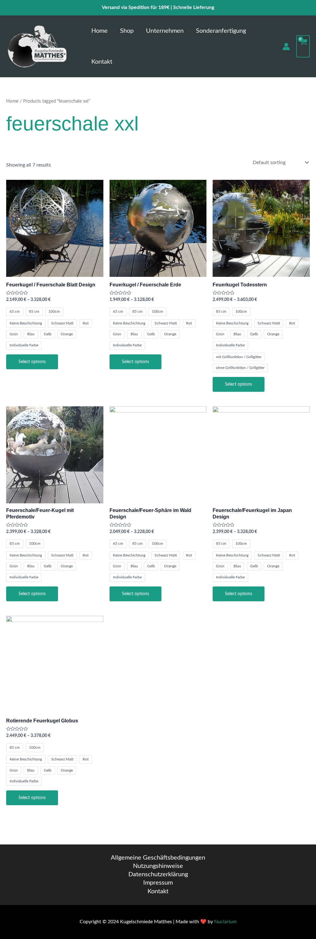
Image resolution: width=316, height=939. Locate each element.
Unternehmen (165, 31)
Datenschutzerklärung (158, 874)
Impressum (158, 883)
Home (99, 31)
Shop (127, 31)
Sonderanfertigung (221, 31)
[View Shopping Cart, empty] (303, 46)
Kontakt (101, 62)
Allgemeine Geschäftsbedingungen (158, 858)
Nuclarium (225, 921)
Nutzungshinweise (158, 866)
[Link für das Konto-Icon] (286, 46)
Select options (32, 362)
